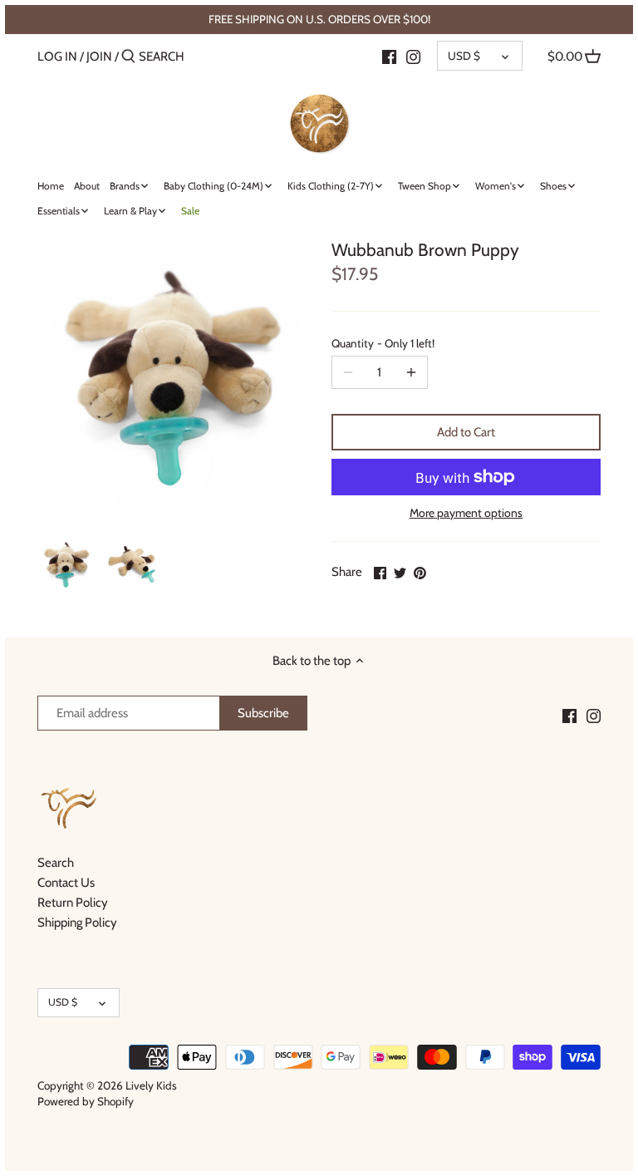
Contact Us (66, 882)
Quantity (382, 343)
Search (55, 862)
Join (99, 56)
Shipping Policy (77, 922)
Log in (57, 56)
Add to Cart (466, 432)
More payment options (466, 513)
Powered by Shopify (85, 1101)
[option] (66, 563)
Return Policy (72, 902)
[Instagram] (413, 55)
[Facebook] (389, 55)
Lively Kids (151, 1085)
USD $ (464, 55)
